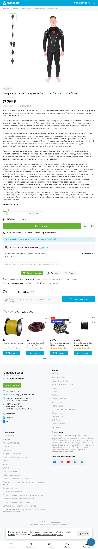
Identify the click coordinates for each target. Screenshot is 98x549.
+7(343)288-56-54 (13, 378)
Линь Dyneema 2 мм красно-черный (83, 344)
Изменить (43, 247)
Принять (83, 533)
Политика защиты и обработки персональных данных (24, 483)
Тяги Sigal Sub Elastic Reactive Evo (35, 344)
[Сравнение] (92, 226)
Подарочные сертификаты (64, 409)
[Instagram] (61, 462)
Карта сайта (55, 522)
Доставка (55, 273)
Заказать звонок (11, 385)
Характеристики (34, 273)
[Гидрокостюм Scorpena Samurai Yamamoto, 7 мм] (53, 49)
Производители (59, 424)
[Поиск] (94, 3)
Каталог (14, 9)
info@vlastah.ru (12, 391)
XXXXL (39, 213)
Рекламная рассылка (12, 491)
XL (15, 213)
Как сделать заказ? (11, 443)
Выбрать (13, 353)
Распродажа (57, 406)
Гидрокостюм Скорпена (49, 264)
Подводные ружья (60, 381)
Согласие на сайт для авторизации (18, 499)
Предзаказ (41, 226)
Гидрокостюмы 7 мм (28, 264)
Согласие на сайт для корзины (16, 502)
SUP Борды (57, 420)
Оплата (72, 273)
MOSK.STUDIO (44, 524)
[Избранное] (85, 226)
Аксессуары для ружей (62, 384)
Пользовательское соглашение (17, 478)
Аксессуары (57, 402)
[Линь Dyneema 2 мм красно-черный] (84, 326)
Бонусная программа (12, 453)
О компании (8, 436)
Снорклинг (56, 427)
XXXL (30, 213)
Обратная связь (10, 471)
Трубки (55, 395)
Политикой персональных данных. (47, 535)
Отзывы (6, 461)
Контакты (7, 439)
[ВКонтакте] (54, 462)
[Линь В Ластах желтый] (13, 326)
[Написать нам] (91, 542)
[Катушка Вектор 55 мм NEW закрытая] (61, 326)
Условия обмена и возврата (15, 457)
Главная (6, 9)
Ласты (54, 388)
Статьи (6, 468)
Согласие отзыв (10, 488)
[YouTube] (68, 462)
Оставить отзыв (79, 299)
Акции (5, 464)
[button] (19, 49)
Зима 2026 (56, 374)
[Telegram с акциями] (75, 462)
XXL (22, 213)
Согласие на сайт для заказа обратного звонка (24, 495)
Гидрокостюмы (10, 264)
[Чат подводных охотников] (82, 462)
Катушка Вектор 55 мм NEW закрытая (60, 344)
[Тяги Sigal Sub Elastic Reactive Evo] (37, 326)
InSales (65, 524)
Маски (55, 391)
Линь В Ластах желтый (13, 343)
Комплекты (57, 413)
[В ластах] (11, 3)
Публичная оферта (11, 475)
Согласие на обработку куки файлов (19, 506)
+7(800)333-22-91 (81, 3)
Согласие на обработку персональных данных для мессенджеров (24, 510)
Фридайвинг (57, 416)
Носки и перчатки (60, 399)
